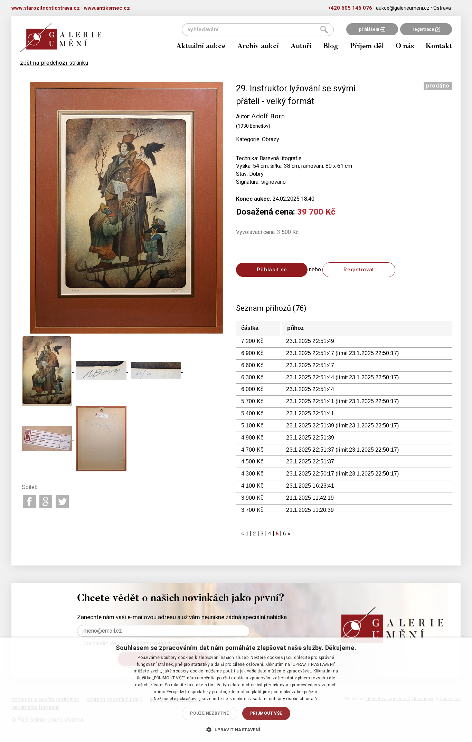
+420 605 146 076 (350, 8)
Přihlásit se (272, 269)
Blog (330, 46)
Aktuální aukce (201, 46)
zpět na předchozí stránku (54, 63)
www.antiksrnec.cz (107, 8)
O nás (405, 46)
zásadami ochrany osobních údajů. (282, 698)
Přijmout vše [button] (266, 713)
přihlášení (369, 29)
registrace (424, 29)
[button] (235, 729)
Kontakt (439, 46)
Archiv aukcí (258, 46)
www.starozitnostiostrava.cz (45, 8)
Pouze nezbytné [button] (209, 713)
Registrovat (358, 269)
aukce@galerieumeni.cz (402, 8)
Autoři (301, 46)
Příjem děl (367, 46)
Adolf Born (268, 116)
